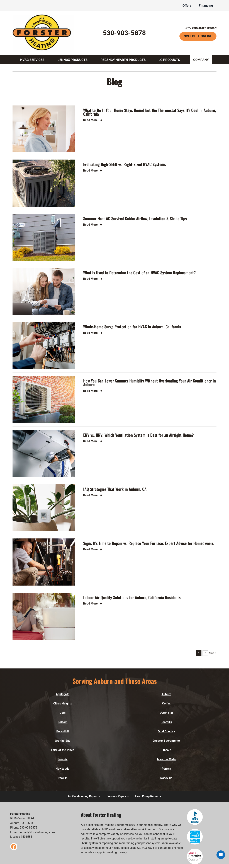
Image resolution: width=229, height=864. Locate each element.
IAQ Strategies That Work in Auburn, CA (115, 489)
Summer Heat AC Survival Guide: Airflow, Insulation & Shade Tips (135, 218)
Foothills (166, 722)
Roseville (166, 778)
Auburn (166, 694)
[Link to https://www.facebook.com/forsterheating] (13, 846)
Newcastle (62, 768)
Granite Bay (62, 740)
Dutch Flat (166, 712)
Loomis (62, 759)
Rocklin (63, 778)
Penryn (166, 768)
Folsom (62, 722)
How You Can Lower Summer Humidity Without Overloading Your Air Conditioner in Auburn (149, 382)
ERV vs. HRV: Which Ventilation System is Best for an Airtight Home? (138, 435)
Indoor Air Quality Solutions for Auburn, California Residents (132, 597)
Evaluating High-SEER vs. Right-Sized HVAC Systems (124, 164)
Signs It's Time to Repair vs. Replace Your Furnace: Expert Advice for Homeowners (148, 543)
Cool (62, 712)
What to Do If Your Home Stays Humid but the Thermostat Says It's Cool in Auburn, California (149, 112)
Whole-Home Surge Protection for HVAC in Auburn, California (132, 326)
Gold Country (166, 731)
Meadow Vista (166, 759)
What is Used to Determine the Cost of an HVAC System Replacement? (139, 272)
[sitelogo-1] (44, 16)
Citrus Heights (62, 703)
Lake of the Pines (62, 750)
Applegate (62, 694)
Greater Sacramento (166, 740)
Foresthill (62, 731)
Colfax (166, 703)
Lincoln (166, 750)
